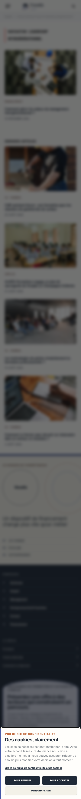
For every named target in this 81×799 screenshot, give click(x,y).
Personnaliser (41, 790)
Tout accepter (60, 780)
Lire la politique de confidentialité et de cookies (33, 767)
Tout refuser (22, 780)
